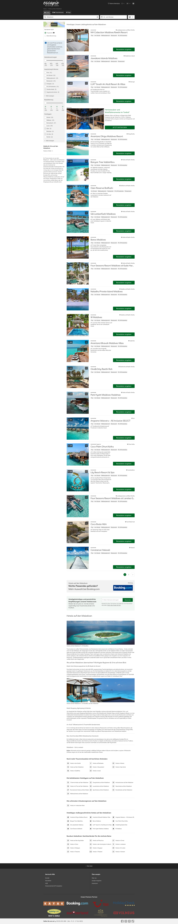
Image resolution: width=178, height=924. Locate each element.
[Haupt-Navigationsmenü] (133, 3)
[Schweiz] (77, 912)
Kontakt (47, 878)
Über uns (94, 878)
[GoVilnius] (124, 912)
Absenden (128, 600)
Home (45, 8)
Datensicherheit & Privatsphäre (53, 886)
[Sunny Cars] (54, 913)
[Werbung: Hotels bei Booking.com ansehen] (123, 588)
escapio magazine (96, 880)
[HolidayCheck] (124, 903)
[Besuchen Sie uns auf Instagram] (126, 921)
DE (127, 3)
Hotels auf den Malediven (55, 8)
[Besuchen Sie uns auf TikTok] (133, 921)
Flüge (69, 12)
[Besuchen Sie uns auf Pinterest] (129, 921)
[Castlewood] (100, 913)
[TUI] (100, 903)
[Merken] (86, 31)
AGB (46, 883)
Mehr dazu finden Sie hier (114, 605)
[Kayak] (54, 904)
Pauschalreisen (60, 12)
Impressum (95, 883)
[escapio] (51, 3)
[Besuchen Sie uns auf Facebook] (122, 921)
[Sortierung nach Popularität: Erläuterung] (54, 32)
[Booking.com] (77, 903)
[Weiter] (133, 574)
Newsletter (48, 880)
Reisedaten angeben (123, 49)
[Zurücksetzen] (97, 17)
